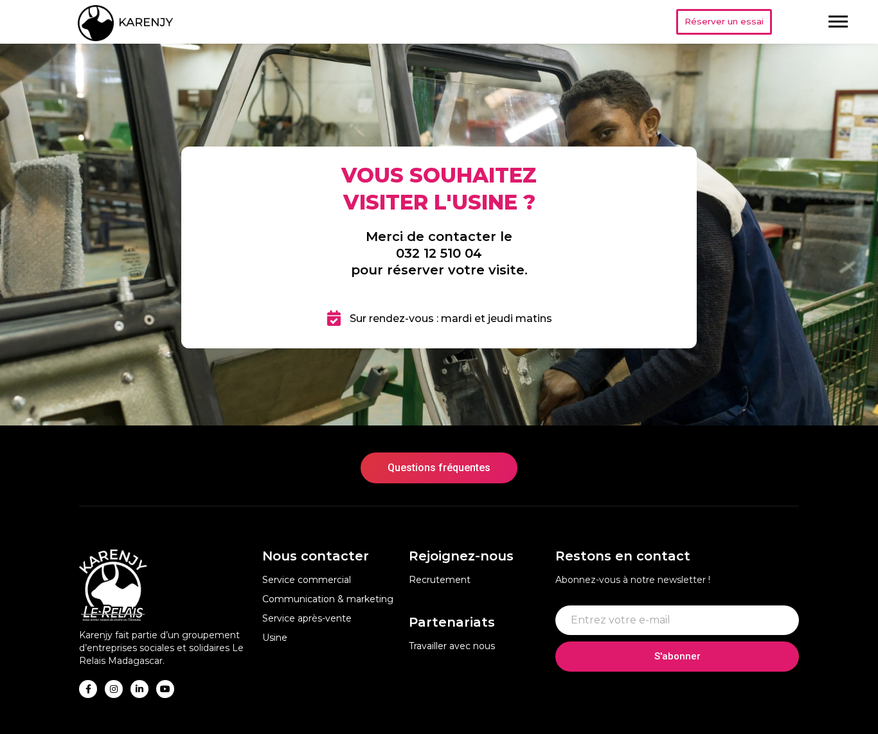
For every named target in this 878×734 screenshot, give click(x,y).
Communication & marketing (327, 599)
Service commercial (306, 580)
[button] (724, 22)
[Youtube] (165, 689)
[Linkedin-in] (139, 689)
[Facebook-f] (88, 689)
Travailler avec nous (452, 646)
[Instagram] (114, 689)
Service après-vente (307, 618)
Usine (274, 637)
